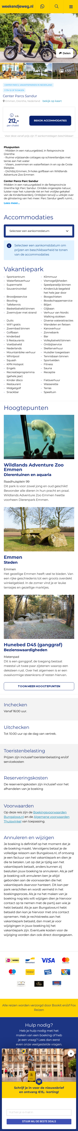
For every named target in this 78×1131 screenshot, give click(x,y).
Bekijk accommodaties (50, 120)
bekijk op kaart (52, 101)
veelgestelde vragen (47, 1044)
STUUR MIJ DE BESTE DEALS (39, 1121)
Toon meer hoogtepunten (39, 686)
